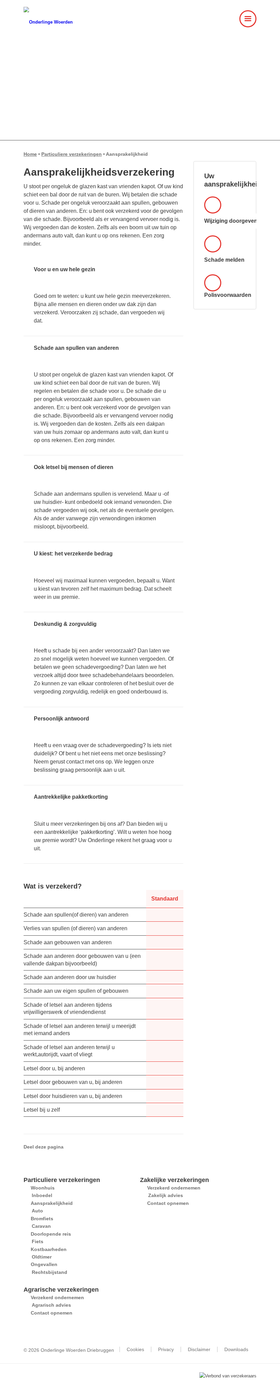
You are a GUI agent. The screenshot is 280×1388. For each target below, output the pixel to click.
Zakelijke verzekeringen (174, 1180)
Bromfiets (42, 1218)
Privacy (166, 1349)
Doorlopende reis (51, 1234)
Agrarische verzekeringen (61, 1289)
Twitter (86, 1147)
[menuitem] (244, 25)
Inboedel (42, 1195)
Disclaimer (199, 1349)
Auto (37, 1210)
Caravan (41, 1226)
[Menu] (244, 25)
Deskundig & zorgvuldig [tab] (65, 624)
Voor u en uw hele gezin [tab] (64, 269)
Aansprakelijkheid (52, 1203)
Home (30, 154)
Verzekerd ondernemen (173, 1188)
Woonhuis (43, 1188)
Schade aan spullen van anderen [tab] (76, 348)
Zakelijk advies (165, 1195)
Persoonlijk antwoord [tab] (61, 719)
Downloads (236, 1349)
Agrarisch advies (51, 1305)
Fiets (37, 1241)
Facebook (76, 1147)
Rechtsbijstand (49, 1272)
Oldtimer (42, 1257)
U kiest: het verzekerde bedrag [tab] (73, 553)
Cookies (135, 1349)
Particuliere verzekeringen (71, 154)
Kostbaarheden (49, 1249)
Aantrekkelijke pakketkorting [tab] (71, 797)
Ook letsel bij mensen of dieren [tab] (73, 467)
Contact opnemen (168, 1203)
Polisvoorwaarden (225, 295)
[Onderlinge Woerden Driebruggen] (50, 22)
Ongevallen (44, 1264)
